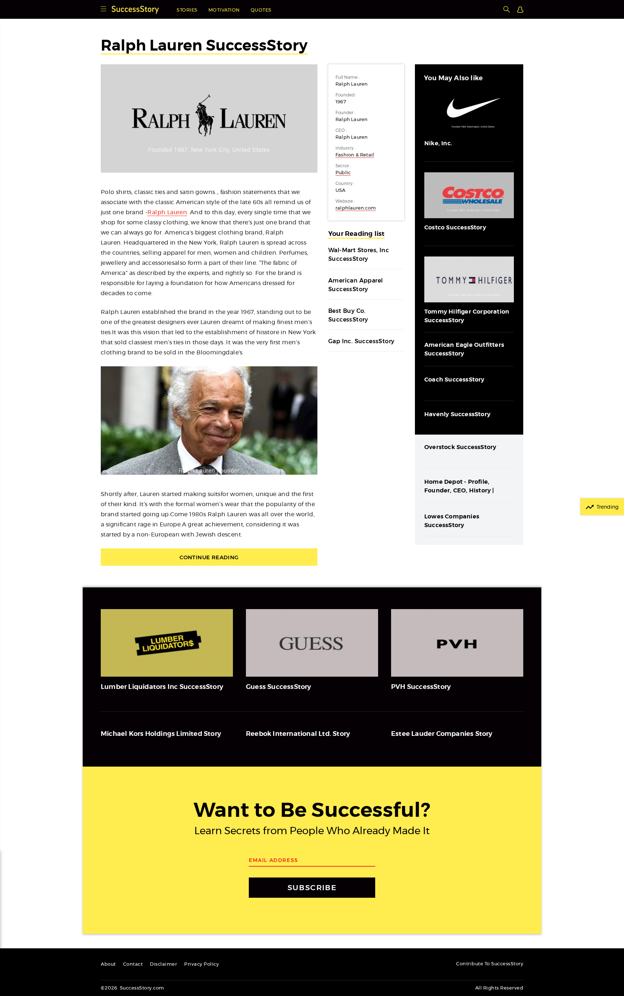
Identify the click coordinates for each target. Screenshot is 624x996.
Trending (608, 507)
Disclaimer (163, 964)
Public (343, 173)
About (108, 964)
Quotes (261, 10)
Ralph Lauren (167, 212)
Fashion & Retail (354, 155)
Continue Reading (208, 557)
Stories (187, 10)
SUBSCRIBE (312, 887)
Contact (133, 964)
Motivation (224, 10)
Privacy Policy (201, 964)
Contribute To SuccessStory (489, 964)
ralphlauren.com (355, 208)
